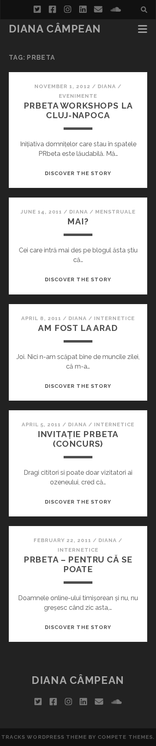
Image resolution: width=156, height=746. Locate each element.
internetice (114, 318)
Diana (107, 86)
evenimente (78, 96)
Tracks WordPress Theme (44, 737)
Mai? (77, 221)
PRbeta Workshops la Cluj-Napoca (78, 110)
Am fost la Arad (78, 328)
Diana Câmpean (55, 29)
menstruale (115, 212)
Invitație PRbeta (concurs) (78, 439)
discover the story (78, 173)
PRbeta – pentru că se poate (78, 564)
